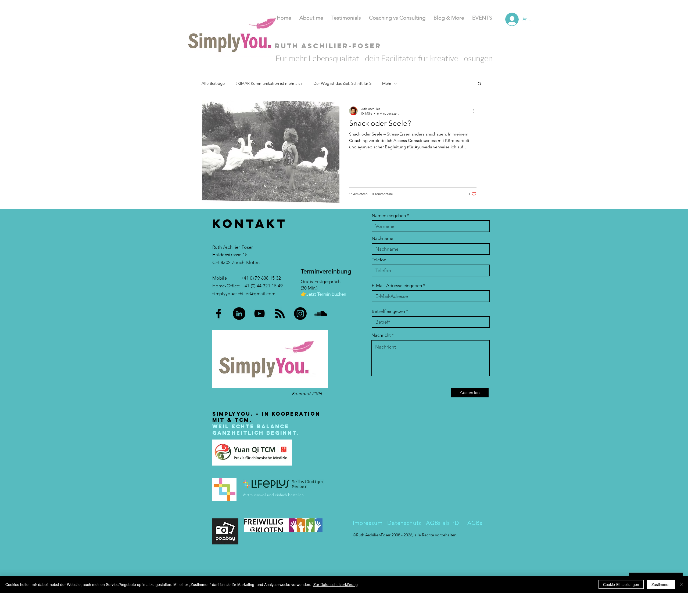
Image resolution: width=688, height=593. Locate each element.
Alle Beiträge (213, 83)
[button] (479, 84)
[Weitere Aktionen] (475, 111)
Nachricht (381, 335)
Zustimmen (661, 584)
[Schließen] (681, 584)
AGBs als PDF (445, 522)
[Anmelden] (505, 19)
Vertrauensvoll (255, 494)
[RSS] (280, 313)
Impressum (368, 522)
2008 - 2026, (403, 534)
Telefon (379, 260)
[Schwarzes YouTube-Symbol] (259, 313)
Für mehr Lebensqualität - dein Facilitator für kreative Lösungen (384, 58)
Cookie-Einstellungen (621, 584)
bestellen (296, 494)
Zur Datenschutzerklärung (335, 584)
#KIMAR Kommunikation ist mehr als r (269, 83)
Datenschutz (403, 522)
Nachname (382, 238)
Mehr (386, 83)
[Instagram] (300, 313)
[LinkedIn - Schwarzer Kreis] (239, 313)
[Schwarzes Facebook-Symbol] (218, 313)
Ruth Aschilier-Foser (374, 534)
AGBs (474, 522)
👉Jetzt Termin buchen (323, 294)
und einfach (277, 494)
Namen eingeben (389, 215)
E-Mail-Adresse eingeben (397, 285)
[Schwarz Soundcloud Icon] (320, 313)
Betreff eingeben (388, 311)
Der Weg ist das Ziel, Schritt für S (342, 83)
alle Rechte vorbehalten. (435, 534)
